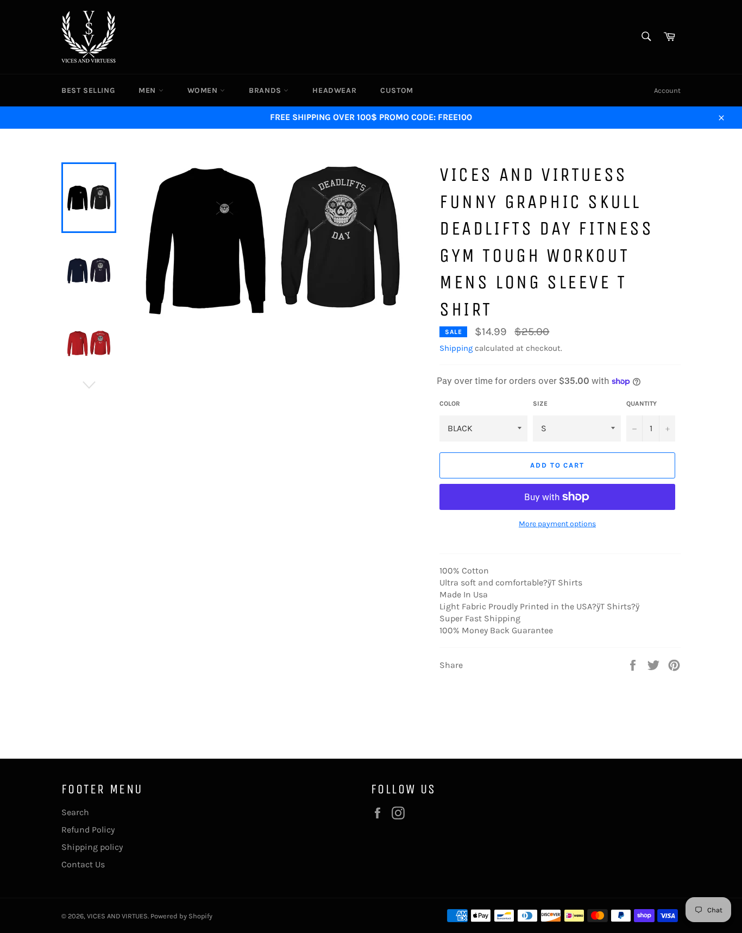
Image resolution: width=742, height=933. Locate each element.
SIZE (540, 403)
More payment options (557, 523)
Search (75, 812)
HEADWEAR (334, 90)
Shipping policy (92, 847)
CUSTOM (396, 90)
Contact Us (83, 864)
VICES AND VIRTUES (117, 916)
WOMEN (204, 90)
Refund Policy (88, 829)
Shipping (456, 348)
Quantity (641, 403)
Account (667, 90)
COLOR (449, 403)
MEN (148, 90)
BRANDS (266, 90)
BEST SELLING (88, 90)
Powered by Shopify (181, 916)
